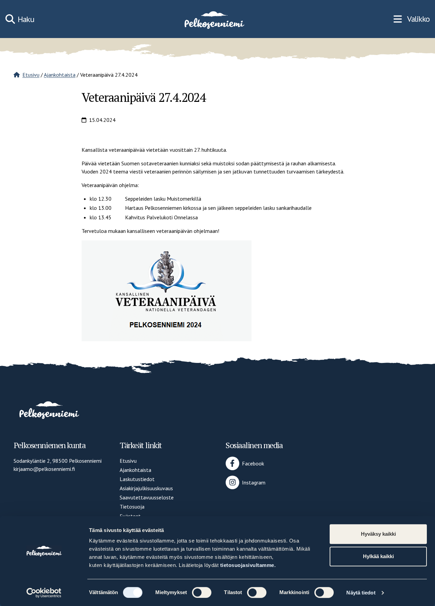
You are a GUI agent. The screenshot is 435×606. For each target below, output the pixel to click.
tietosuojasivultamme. (248, 565)
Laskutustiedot (137, 479)
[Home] (214, 19)
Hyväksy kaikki (378, 534)
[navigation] (412, 19)
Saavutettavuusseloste (147, 497)
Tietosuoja (132, 506)
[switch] (201, 592)
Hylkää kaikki (378, 556)
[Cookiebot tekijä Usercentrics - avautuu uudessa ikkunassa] (44, 593)
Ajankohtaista (59, 74)
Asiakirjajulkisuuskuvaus (146, 488)
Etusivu (30, 74)
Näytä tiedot (360, 592)
